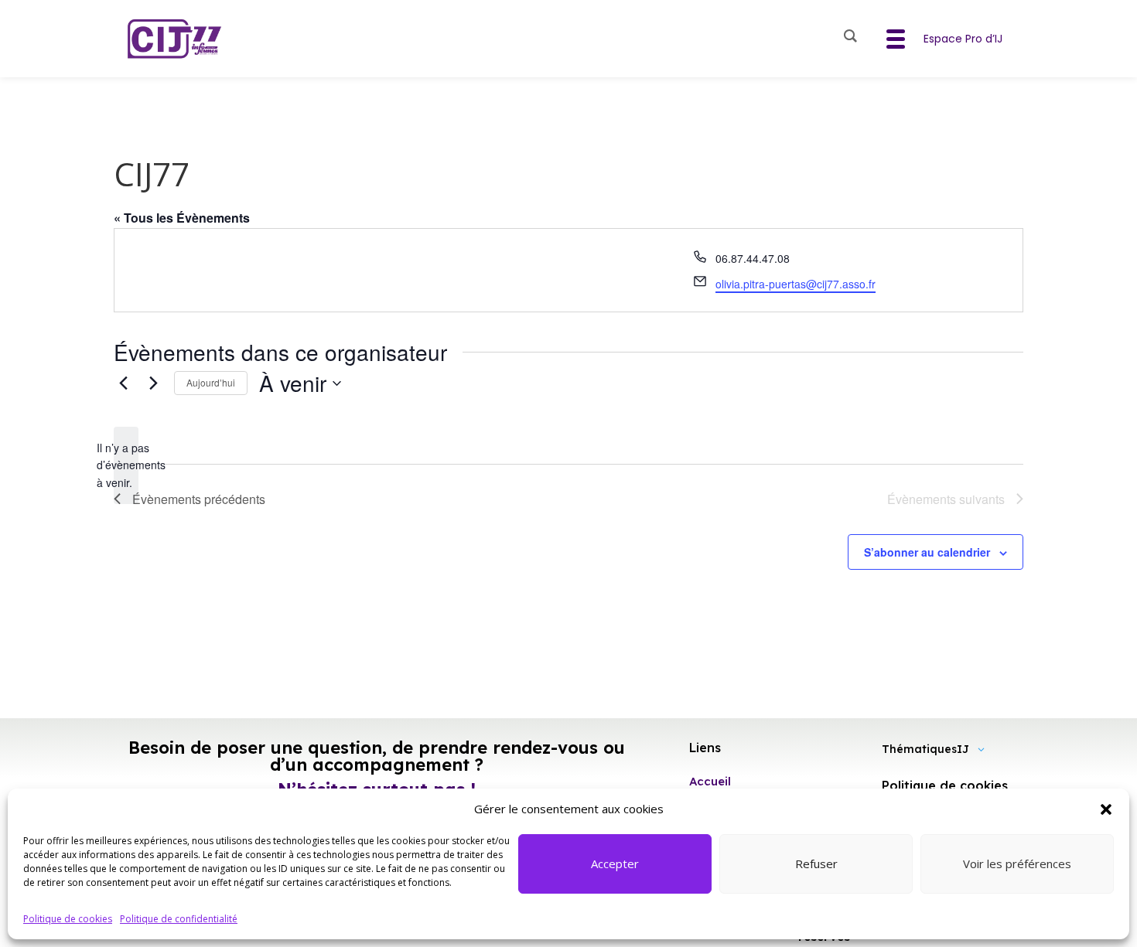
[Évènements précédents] (123, 383)
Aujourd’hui (210, 382)
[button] (1106, 809)
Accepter (615, 863)
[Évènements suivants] (153, 383)
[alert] (126, 465)
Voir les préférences (1017, 863)
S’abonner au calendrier (927, 552)
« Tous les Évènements (182, 218)
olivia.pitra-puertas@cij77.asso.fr (795, 283)
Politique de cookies (67, 918)
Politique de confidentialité (178, 918)
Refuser (816, 863)
